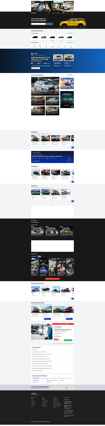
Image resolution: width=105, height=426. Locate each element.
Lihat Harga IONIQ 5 (64, 198)
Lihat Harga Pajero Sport (55, 144)
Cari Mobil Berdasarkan (36, 378)
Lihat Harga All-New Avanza (35, 144)
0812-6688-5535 (67, 402)
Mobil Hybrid (44, 402)
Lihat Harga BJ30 (54, 178)
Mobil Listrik (44, 404)
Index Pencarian (44, 406)
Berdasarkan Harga (53, 378)
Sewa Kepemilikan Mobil (57, 404)
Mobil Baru (44, 399)
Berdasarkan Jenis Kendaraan (45, 378)
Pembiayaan (33, 402)
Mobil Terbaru (62, 380)
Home (32, 399)
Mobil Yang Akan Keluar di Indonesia (51, 380)
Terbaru (39, 256)
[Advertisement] (52, 123)
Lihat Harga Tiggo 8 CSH (35, 178)
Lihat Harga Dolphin (54, 198)
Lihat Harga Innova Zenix (65, 178)
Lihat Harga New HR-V (44, 178)
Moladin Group (36, 394)
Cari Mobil (32, 401)
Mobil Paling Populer (36, 380)
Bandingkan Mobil (45, 401)
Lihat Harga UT (43, 198)
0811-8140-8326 (66, 407)
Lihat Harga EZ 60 (44, 295)
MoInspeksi (33, 404)
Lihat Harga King (34, 295)
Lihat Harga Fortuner (44, 144)
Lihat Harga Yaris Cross (67, 316)
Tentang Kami (55, 399)
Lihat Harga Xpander (44, 316)
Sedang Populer (34, 256)
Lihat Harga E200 (64, 295)
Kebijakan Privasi (55, 401)
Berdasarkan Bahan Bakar (61, 378)
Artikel (32, 406)
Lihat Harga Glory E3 (54, 295)
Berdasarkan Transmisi (69, 378)
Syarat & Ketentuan (56, 402)
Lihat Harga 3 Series (64, 144)
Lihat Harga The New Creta (57, 316)
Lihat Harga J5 (33, 198)
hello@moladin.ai (67, 399)
